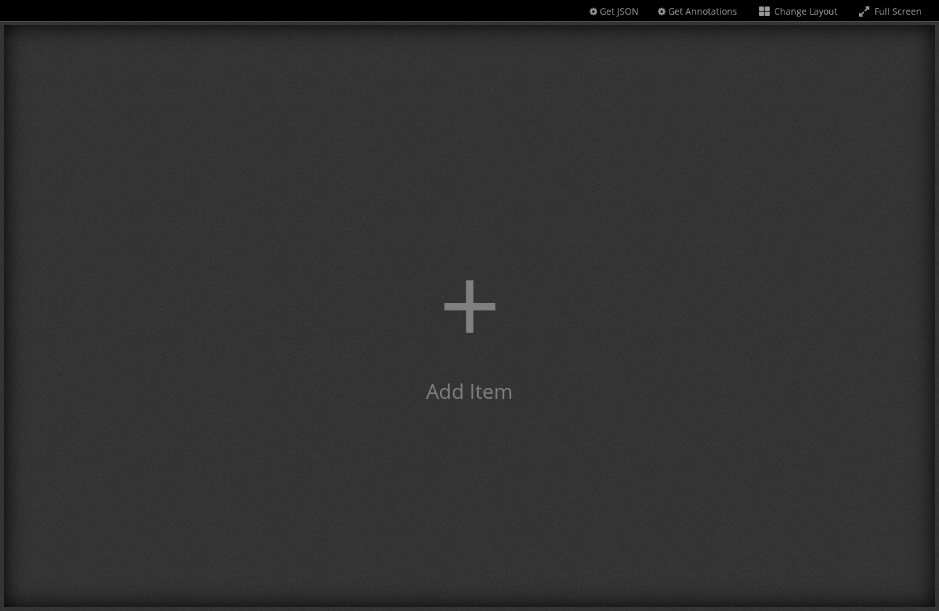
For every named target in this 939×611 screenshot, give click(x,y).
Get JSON (618, 11)
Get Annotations (701, 11)
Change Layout (804, 11)
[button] (469, 316)
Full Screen (897, 11)
